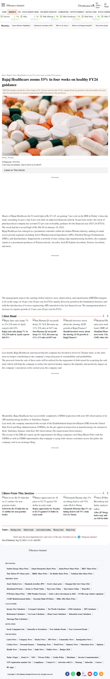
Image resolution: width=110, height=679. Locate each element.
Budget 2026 (65, 649)
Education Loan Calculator (80, 614)
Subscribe (89, 662)
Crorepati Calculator (36, 609)
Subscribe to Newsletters (37, 629)
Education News (87, 644)
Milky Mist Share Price (65, 598)
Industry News (72, 644)
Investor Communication (88, 657)
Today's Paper (12, 657)
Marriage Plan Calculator (17, 619)
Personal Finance (27, 644)
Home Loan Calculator (56, 614)
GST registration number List (19, 662)
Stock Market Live (14, 583)
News (14, 75)
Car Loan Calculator (36, 614)
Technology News (44, 644)
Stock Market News (30, 12)
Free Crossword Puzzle (78, 629)
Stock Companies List (15, 629)
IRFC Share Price (89, 568)
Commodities (63, 12)
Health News (12, 649)
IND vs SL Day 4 (62, 26)
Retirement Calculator (16, 614)
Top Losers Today (54, 588)
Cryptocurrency (77, 12)
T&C (33, 657)
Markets (12, 12)
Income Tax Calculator (16, 609)
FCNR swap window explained (90, 593)
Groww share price (54, 583)
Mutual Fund (91, 12)
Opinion (100, 644)
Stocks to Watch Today (34, 588)
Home (4, 12)
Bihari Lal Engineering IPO (82, 26)
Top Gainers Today (71, 588)
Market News (40, 639)
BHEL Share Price (39, 573)
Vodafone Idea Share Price (81, 573)
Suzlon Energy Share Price (17, 568)
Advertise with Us (65, 662)
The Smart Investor (48, 12)
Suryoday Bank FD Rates (43, 598)
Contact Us (50, 662)
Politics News (52, 649)
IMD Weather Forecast (37, 593)
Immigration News (83, 639)
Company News (25, 639)
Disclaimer (71, 657)
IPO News (52, 639)
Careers (99, 662)
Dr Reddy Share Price (59, 573)
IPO (19, 12)
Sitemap (78, 662)
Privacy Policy (44, 657)
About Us (25, 657)
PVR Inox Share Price (16, 593)
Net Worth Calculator (57, 609)
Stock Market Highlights (21, 26)
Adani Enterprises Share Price (43, 568)
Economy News (26, 649)
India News (39, 649)
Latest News (11, 639)
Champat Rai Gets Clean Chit (77, 583)
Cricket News (12, 644)
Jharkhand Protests (15, 588)
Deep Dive (86, 588)
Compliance (38, 662)
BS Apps (10, 667)
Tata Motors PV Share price (18, 573)
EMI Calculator (74, 609)
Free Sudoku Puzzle (58, 629)
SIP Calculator (90, 609)
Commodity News (66, 639)
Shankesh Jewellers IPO (43, 26)
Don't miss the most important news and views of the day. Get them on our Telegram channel (55, 536)
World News (58, 644)
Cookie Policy (58, 657)
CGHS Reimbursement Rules (18, 598)
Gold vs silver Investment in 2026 (62, 593)
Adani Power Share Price (69, 568)
